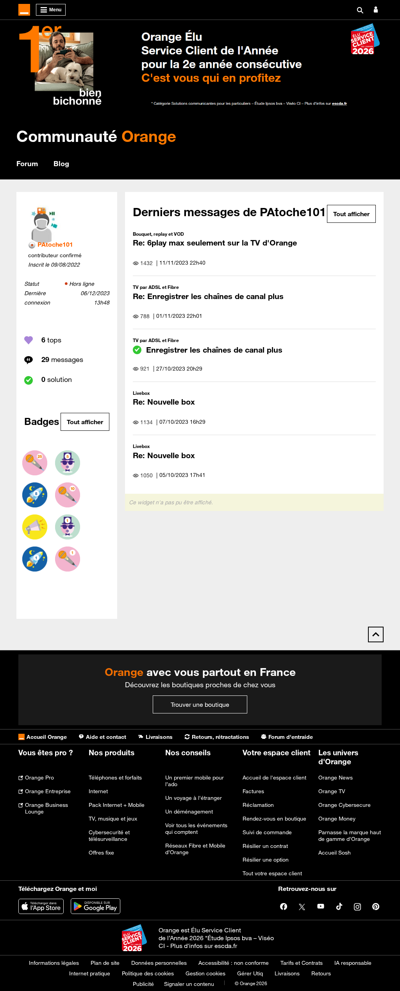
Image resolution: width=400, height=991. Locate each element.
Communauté (96, 136)
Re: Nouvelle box (164, 402)
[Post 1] (67, 559)
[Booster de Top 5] (34, 494)
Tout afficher (85, 422)
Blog (61, 163)
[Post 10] (67, 494)
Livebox (141, 393)
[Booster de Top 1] (34, 559)
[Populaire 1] (67, 526)
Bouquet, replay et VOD (158, 234)
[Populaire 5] (67, 462)
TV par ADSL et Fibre (156, 287)
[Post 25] (34, 462)
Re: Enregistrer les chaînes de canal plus (208, 296)
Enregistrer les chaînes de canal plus (214, 350)
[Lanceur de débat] (34, 526)
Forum (27, 163)
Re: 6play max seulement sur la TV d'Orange (215, 242)
